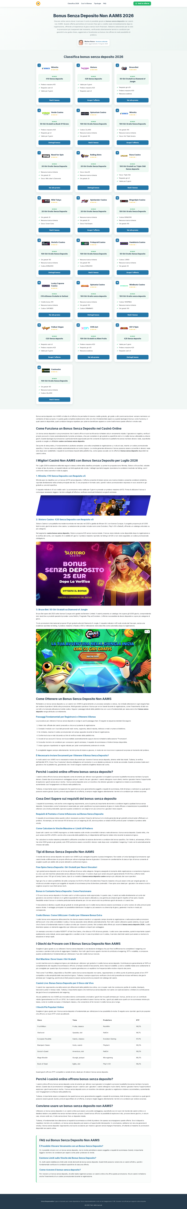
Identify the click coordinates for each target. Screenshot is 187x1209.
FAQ (104, 3)
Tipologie (97, 3)
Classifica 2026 (73, 3)
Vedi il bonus (54, 100)
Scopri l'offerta (93, 100)
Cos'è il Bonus (86, 3)
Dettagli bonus (54, 143)
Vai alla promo (132, 100)
